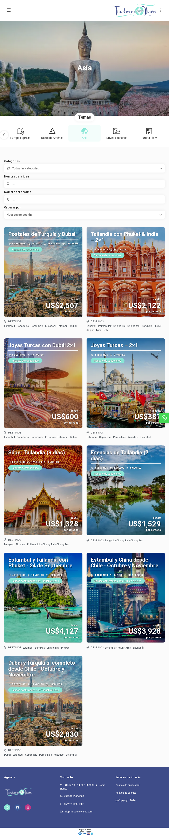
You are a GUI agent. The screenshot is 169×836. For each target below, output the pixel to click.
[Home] (7, 807)
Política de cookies (125, 792)
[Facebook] (17, 807)
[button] (161, 10)
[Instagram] (28, 807)
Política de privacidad (127, 785)
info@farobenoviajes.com (78, 811)
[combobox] (84, 199)
